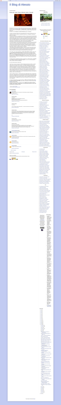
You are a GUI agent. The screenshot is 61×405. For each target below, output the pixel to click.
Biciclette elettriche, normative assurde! (45, 110)
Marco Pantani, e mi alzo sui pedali (44, 182)
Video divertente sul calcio (44, 336)
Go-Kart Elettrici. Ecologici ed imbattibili (45, 80)
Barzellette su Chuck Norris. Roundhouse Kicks (44, 350)
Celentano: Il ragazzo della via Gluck (44, 183)
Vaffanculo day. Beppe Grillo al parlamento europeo (45, 382)
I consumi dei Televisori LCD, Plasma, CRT (45, 43)
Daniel (12, 91)
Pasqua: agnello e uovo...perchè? (44, 56)
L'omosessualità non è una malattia (44, 81)
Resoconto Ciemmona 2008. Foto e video (45, 112)
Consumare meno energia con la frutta (45, 65)
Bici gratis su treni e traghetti (43, 106)
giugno (42, 386)
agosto (42, 329)
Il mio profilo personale (44, 380)
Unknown (13, 135)
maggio (42, 387)
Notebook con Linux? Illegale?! (44, 141)
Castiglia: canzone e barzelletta (44, 156)
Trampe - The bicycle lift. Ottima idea (45, 335)
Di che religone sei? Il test (43, 212)
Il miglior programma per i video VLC (44, 128)
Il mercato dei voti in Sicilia (43, 96)
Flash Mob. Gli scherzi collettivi (44, 171)
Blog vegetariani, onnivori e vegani (45, 338)
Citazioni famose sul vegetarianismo (44, 64)
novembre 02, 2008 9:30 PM (15, 116)
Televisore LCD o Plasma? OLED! (44, 77)
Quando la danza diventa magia (44, 188)
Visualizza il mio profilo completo (45, 23)
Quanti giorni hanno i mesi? (43, 210)
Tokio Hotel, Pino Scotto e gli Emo (44, 189)
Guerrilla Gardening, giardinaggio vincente (45, 95)
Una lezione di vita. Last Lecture (44, 90)
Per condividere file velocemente (44, 136)
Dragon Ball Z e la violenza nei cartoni (44, 201)
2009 (41, 322)
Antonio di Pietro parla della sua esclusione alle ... (45, 332)
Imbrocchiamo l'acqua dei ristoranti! (44, 52)
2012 (41, 318)
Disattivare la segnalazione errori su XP (45, 123)
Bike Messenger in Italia (43, 109)
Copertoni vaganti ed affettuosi (43, 151)
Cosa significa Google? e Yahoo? (45, 383)
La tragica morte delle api (43, 53)
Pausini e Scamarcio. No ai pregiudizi (44, 203)
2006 (41, 393)
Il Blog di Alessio (20, 4)
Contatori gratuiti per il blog (43, 139)
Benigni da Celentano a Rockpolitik (44, 154)
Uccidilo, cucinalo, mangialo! (43, 68)
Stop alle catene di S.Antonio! (43, 200)
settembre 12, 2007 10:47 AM (15, 101)
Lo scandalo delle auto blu (43, 50)
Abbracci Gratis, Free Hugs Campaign (44, 70)
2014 (41, 316)
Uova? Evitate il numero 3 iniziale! (44, 79)
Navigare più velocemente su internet (44, 142)
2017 (41, 313)
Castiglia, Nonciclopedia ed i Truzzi (44, 157)
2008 (41, 323)
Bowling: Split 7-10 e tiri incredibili (44, 170)
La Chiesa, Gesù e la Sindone (43, 97)
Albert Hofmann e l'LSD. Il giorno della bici (45, 91)
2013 (41, 317)
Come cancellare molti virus (43, 124)
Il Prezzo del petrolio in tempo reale (44, 42)
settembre (42, 328)
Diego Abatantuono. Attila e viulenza (44, 166)
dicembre (42, 325)
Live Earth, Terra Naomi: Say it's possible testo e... (45, 368)
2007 (41, 324)
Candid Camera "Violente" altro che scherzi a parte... (45, 359)
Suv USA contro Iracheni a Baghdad (44, 84)
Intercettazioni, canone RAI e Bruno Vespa (45, 93)
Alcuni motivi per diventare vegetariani (44, 63)
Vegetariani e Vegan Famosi (43, 66)
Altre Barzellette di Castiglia (43, 158)
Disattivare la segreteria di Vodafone (44, 204)
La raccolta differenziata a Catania (44, 76)
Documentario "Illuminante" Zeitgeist (44, 44)
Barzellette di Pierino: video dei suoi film (45, 169)
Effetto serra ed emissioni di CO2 (44, 69)
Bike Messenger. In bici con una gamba (45, 108)
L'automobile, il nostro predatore (44, 82)
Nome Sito (19, 146)
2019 (41, 312)
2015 (41, 315)
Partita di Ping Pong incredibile (44, 152)
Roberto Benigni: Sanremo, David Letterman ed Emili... (45, 345)
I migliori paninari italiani (43, 187)
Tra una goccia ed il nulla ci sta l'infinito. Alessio (49, 306)
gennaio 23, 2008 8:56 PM (15, 107)
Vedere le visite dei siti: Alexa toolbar (44, 122)
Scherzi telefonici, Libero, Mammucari (44, 165)
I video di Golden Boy (42, 159)
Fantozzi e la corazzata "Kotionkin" (44, 153)
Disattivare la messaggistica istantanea (45, 135)
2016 (41, 314)
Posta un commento (13, 150)
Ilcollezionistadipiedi (14, 130)
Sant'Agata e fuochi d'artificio (43, 78)
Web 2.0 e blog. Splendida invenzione (44, 51)
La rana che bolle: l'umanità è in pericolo (45, 57)
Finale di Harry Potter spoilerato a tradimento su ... (45, 343)
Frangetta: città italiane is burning (44, 172)
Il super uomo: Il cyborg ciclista (43, 107)
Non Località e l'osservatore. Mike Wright (45, 190)
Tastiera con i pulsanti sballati (43, 137)
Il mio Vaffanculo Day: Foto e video (44, 186)
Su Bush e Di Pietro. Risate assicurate (44, 168)
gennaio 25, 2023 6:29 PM (15, 138)
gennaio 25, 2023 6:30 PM (15, 148)
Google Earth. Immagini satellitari (44, 125)
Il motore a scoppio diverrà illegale (45, 337)
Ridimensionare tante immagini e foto (44, 138)
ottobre (42, 327)
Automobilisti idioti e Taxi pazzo (44, 164)
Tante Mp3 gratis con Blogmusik (44, 140)
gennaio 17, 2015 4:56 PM (15, 132)
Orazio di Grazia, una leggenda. (44, 111)
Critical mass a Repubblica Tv (45, 377)
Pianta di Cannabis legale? (43, 54)
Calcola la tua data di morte (43, 211)
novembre (42, 326)
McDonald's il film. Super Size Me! (44, 83)
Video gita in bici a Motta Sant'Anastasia (45, 113)
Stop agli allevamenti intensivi (43, 67)
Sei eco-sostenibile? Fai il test (43, 202)
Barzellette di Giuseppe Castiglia (44, 155)
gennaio (42, 392)
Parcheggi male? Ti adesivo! (43, 198)
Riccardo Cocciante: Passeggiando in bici (45, 181)
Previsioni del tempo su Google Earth (44, 126)
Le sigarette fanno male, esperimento (44, 55)
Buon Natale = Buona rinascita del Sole (45, 92)
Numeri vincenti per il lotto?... (43, 197)
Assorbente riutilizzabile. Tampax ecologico (45, 94)
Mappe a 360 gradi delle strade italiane (45, 127)
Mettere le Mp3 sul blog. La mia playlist (45, 143)
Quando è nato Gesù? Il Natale (44, 71)
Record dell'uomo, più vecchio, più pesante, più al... (45, 356)
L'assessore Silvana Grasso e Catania (44, 191)
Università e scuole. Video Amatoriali (44, 167)
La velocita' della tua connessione (44, 129)
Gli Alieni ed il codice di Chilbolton (44, 199)
